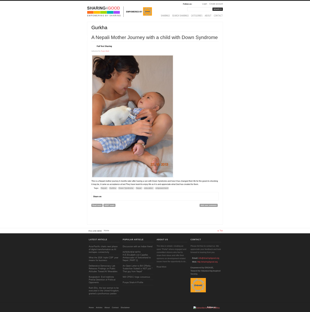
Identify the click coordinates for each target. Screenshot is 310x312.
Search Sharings (180, 15)
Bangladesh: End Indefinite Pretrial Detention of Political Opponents (102, 280)
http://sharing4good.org (207, 262)
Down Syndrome (126, 188)
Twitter (116, 196)
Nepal (138, 188)
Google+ (110, 196)
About (208, 15)
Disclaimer (125, 307)
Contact (218, 15)
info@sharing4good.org (208, 258)
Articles (99, 307)
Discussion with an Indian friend (137, 246)
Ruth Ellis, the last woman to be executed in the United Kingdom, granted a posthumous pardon (104, 291)
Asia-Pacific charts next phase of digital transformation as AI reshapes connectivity (103, 249)
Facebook (195, 4)
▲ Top (220, 230)
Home (106, 230)
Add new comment (209, 205)
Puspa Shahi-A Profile (133, 282)
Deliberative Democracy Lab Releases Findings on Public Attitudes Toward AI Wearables (103, 268)
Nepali (104, 188)
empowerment (162, 188)
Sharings (165, 15)
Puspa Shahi (105, 51)
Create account (216, 4)
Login (204, 4)
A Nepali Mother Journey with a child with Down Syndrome (154, 37)
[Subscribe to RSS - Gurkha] (206, 307)
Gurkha (112, 188)
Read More (161, 267)
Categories (196, 15)
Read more (97, 205)
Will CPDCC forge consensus (136, 277)
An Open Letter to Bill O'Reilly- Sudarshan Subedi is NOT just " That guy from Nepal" (138, 268)
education (148, 188)
